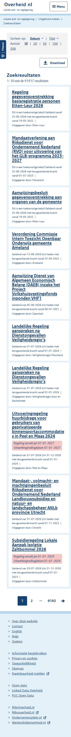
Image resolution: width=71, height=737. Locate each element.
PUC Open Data (23, 695)
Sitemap (18, 668)
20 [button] (35, 43)
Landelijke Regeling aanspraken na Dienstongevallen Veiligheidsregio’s (30, 333)
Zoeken (17, 641)
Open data (19, 685)
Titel (54, 38)
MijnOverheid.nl (23, 707)
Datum (36, 38)
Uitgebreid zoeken (49, 19)
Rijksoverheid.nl (23, 712)
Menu (61, 7)
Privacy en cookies (24, 658)
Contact (17, 626)
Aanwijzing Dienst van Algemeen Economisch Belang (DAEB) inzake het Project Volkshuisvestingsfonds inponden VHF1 (36, 287)
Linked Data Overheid (27, 690)
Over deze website (25, 621)
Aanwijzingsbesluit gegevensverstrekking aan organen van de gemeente (37, 197)
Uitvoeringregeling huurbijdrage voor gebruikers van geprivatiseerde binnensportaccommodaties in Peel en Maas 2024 (38, 425)
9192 (52, 602)
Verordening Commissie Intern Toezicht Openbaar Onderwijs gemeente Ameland (36, 241)
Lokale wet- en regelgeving (18, 19)
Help (15, 636)
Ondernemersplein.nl (27, 717)
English (17, 631)
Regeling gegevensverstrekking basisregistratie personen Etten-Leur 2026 (36, 99)
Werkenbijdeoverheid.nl (29, 722)
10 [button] (26, 43)
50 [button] (45, 43)
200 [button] (13, 49)
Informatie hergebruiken (29, 653)
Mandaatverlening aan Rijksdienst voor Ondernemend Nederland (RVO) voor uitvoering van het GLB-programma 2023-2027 (38, 149)
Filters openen (3, 49)
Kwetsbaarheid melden (28, 673)
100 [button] (55, 43)
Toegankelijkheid (24, 663)
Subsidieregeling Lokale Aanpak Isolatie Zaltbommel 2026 (34, 545)
